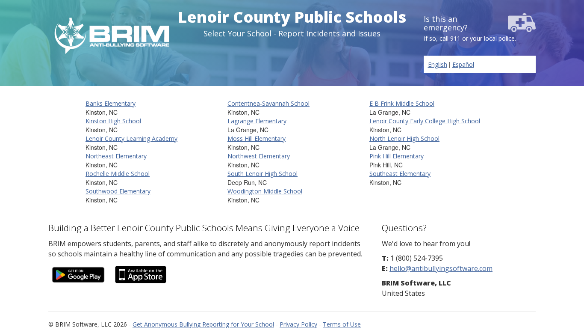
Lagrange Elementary (256, 121)
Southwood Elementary (118, 191)
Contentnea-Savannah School (268, 103)
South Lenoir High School (262, 173)
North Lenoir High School (404, 138)
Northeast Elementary (116, 156)
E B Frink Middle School (401, 103)
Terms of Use (342, 324)
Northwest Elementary (258, 156)
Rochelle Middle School (118, 173)
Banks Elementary (111, 103)
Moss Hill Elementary (256, 138)
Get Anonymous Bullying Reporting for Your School (203, 324)
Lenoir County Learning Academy (131, 138)
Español (463, 64)
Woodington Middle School (264, 191)
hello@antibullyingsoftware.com (441, 268)
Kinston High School (113, 121)
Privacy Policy (298, 324)
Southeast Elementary (400, 173)
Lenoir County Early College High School (424, 121)
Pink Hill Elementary (396, 156)
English (437, 64)
